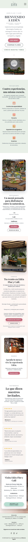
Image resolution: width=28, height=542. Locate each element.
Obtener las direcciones (14, 504)
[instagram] (14, 533)
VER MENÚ (14, 40)
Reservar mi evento (14, 319)
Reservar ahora (14, 373)
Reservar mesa (14, 230)
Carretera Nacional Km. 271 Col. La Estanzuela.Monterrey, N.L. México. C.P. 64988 (14, 517)
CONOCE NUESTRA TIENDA (14, 50)
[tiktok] (17, 533)
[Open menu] (25, 4)
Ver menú (14, 226)
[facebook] (11, 533)
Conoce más (14, 323)
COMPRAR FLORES (14, 45)
